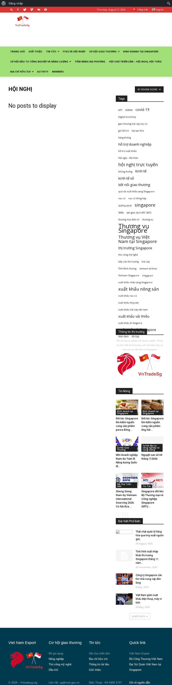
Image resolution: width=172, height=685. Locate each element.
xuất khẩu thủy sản (128, 302)
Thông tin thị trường (131, 331)
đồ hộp (135, 336)
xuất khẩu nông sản (138, 289)
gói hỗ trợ (123, 130)
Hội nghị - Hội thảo (128, 157)
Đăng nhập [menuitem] (16, 3)
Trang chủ (17, 51)
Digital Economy (127, 116)
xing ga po (147, 275)
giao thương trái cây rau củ (132, 123)
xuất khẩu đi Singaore (130, 323)
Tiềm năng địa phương (90, 61)
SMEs (121, 212)
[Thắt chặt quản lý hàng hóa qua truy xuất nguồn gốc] (124, 536)
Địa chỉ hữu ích (20, 71)
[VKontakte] (38, 10)
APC (120, 110)
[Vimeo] (32, 10)
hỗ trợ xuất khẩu (127, 151)
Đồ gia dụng (56, 653)
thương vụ (147, 219)
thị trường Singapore (135, 248)
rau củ (121, 198)
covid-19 (143, 109)
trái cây (146, 261)
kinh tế (140, 171)
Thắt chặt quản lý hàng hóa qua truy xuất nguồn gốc (150, 535)
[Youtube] (45, 10)
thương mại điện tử (128, 219)
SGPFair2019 (125, 205)
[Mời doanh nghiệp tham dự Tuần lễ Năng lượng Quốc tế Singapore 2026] (127, 444)
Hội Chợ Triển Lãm (124, 485)
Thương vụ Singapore (133, 228)
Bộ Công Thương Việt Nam (146, 658)
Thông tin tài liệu (99, 664)
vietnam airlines (148, 268)
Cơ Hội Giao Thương (103, 51)
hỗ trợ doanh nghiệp (134, 144)
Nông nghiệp (56, 658)
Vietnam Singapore (128, 275)
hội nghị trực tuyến (138, 164)
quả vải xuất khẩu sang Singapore (136, 191)
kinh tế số (126, 178)
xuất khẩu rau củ (127, 295)
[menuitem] (3, 3)
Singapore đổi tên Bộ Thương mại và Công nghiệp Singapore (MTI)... (152, 499)
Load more (138, 616)
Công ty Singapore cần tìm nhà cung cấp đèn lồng (149, 579)
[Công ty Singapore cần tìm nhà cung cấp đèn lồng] (124, 579)
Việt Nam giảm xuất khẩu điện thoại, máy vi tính (149, 599)
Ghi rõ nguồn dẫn (139, 682)
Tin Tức (51, 51)
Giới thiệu (35, 51)
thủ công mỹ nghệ (128, 254)
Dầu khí (53, 669)
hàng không (124, 137)
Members (58, 71)
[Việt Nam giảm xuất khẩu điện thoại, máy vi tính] (124, 599)
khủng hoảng (125, 171)
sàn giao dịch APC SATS (139, 212)
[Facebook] (18, 10)
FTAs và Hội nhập (74, 51)
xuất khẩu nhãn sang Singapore (135, 282)
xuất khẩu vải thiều (134, 316)
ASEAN (129, 110)
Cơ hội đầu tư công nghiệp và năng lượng (39, 61)
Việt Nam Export (139, 653)
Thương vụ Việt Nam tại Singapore (137, 239)
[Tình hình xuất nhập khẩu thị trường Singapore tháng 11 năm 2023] (124, 555)
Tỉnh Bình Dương (127, 268)
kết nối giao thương (134, 184)
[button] (11, 9)
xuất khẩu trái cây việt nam (133, 309)
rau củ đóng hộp (137, 198)
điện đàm (123, 336)
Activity (42, 71)
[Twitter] (25, 10)
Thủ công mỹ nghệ (60, 664)
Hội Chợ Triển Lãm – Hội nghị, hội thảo (135, 61)
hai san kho (138, 130)
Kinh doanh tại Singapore (140, 51)
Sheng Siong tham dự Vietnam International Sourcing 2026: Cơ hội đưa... (126, 499)
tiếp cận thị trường (128, 261)
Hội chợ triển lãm (99, 653)
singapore (145, 205)
